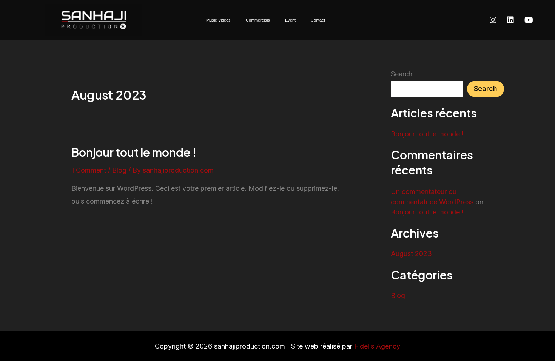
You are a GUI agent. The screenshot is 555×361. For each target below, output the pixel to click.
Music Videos (218, 20)
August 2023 (411, 254)
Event (290, 20)
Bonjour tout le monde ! (133, 152)
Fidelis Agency (377, 346)
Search (401, 74)
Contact (318, 20)
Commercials (258, 20)
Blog (119, 170)
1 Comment (88, 170)
